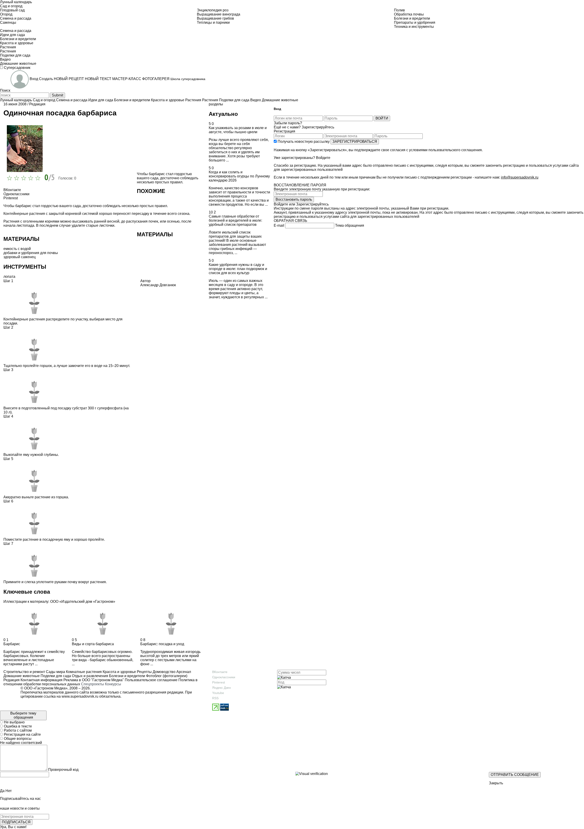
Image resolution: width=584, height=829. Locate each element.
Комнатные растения (83, 672)
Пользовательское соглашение (151, 680)
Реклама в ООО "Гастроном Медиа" (93, 680)
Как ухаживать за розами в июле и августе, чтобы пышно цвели (238, 130)
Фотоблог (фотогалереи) (166, 676)
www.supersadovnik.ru (80, 696)
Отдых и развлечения (89, 676)
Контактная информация (42, 680)
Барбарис (11, 644)
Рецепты (144, 672)
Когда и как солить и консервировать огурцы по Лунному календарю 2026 (239, 176)
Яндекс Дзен (221, 687)
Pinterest (218, 682)
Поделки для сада (55, 676)
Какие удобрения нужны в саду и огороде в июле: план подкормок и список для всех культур (238, 269)
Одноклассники (223, 677)
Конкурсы (113, 684)
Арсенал (183, 672)
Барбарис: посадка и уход (162, 644)
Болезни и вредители (126, 676)
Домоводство (163, 672)
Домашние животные (21, 676)
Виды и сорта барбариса (93, 644)
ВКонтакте (219, 672)
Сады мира (55, 672)
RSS (215, 698)
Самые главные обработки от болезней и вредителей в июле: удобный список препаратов (235, 220)
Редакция (37, 104)
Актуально (223, 114)
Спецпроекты (92, 684)
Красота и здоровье (119, 672)
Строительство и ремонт (24, 672)
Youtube (218, 693)
